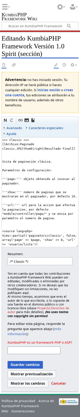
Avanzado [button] (14, 128)
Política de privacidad (18, 400)
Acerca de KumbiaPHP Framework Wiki (28, 405)
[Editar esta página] (56, 65)
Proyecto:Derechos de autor (38, 310)
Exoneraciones (23, 411)
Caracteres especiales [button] (46, 128)
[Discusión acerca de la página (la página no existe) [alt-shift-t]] (14, 65)
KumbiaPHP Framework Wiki (19, 17)
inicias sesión (48, 90)
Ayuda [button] (11, 133)
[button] (5, 120)
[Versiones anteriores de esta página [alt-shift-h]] (64, 65)
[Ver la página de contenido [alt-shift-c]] (4, 65)
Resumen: (15, 254)
